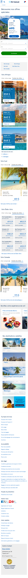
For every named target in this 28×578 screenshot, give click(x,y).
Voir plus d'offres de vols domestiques (11, 300)
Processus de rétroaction (7, 452)
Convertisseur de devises (7, 523)
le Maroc (5, 154)
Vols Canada (6, 68)
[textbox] (14, 43)
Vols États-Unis (15, 66)
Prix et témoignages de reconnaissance (10, 437)
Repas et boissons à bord (7, 538)
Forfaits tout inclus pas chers (8, 530)
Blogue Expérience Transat (7, 508)
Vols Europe (6, 63)
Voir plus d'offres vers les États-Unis (11, 253)
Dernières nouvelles (6, 533)
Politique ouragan (5, 525)
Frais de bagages (5, 432)
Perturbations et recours (7, 474)
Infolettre (3, 511)
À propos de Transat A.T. (6, 422)
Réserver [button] (6, 100)
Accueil (3, 4)
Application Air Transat (6, 506)
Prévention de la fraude (6, 494)
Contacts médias (5, 516)
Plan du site (4, 457)
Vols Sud (6, 66)
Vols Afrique (17, 63)
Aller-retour (5, 78)
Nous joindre (6, 549)
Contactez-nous (5, 513)
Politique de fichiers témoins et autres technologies (13, 471)
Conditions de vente (6, 466)
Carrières (3, 440)
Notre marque (4, 424)
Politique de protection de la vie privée (10, 469)
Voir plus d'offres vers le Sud (8, 204)
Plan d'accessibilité (5, 446)
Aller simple (4, 261)
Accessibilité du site (6, 454)
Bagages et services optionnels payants (10, 485)
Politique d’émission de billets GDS (9, 487)
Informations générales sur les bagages (10, 540)
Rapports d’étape (5, 449)
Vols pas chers (4, 528)
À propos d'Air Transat (6, 419)
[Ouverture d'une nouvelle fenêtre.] (2, 502)
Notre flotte (4, 429)
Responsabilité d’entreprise (7, 434)
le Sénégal (5, 156)
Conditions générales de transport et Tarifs (11, 464)
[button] (14, 53)
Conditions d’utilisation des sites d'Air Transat (12, 476)
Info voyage (3, 427)
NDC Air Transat (5, 535)
